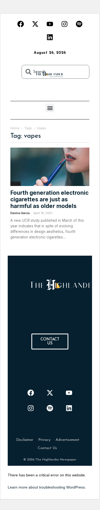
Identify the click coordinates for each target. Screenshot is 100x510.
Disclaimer (24, 440)
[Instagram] (64, 23)
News (15, 183)
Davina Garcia (20, 213)
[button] (49, 108)
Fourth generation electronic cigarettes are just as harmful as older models (49, 199)
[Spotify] (79, 23)
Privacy (44, 440)
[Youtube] (50, 23)
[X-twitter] (35, 23)
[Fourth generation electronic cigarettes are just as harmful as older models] (49, 167)
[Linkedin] (50, 37)
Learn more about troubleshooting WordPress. (47, 487)
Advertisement (68, 440)
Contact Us (47, 448)
